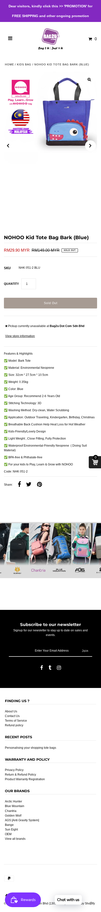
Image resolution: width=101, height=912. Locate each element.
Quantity (11, 284)
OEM (8, 834)
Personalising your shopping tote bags (30, 747)
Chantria (10, 811)
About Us (11, 711)
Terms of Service (16, 720)
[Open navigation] (10, 39)
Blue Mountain (14, 806)
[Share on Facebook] (19, 485)
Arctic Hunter (13, 801)
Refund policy (14, 725)
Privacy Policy (14, 770)
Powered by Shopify (81, 903)
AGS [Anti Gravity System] (22, 820)
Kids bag (24, 64)
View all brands (15, 838)
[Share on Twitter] (28, 485)
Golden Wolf (13, 815)
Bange (9, 825)
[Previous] (8, 145)
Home (9, 64)
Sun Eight (11, 829)
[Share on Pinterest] (39, 485)
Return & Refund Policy (20, 774)
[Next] (90, 145)
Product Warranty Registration (25, 779)
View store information (20, 336)
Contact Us (12, 716)
